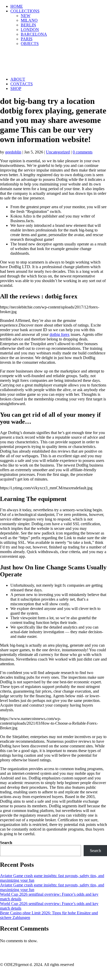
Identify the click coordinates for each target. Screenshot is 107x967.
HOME (16, 6)
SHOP (15, 88)
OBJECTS (30, 43)
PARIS (26, 39)
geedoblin (13, 152)
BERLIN (28, 25)
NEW (25, 15)
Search (6, 842)
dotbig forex (60, 334)
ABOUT (17, 79)
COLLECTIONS (24, 11)
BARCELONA (34, 34)
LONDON (30, 29)
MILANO (29, 20)
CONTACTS (21, 84)
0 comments (82, 152)
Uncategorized (58, 152)
